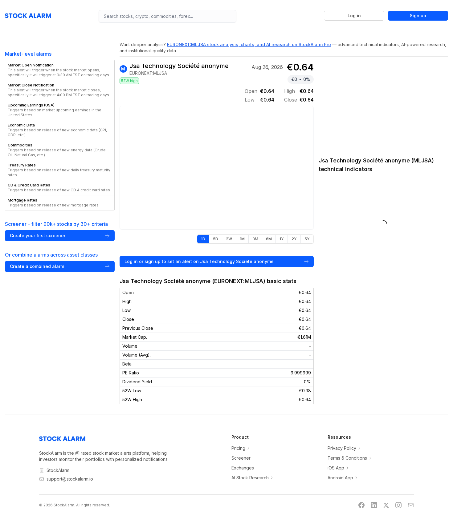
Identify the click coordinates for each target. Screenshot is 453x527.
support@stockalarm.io (70, 478)
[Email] (411, 505)
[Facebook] (361, 505)
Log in (354, 15)
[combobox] (167, 16)
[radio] (203, 239)
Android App (340, 477)
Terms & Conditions (347, 458)
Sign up (418, 15)
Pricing (238, 448)
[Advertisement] (383, 103)
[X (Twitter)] (386, 505)
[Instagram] (398, 505)
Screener (241, 458)
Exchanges (242, 467)
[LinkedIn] (374, 505)
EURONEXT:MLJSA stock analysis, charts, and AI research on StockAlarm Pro (249, 44)
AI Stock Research (250, 477)
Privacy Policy (342, 448)
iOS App (336, 467)
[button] (59, 70)
